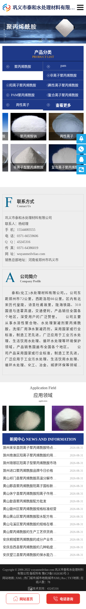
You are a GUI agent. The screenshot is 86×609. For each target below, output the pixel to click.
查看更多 (63, 105)
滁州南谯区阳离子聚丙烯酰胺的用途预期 (31, 455)
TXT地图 (73, 578)
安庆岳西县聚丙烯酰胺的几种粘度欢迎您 (31, 547)
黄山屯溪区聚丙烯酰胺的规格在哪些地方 (31, 524)
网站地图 (8, 578)
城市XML (54, 578)
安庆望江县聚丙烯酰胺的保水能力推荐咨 (31, 555)
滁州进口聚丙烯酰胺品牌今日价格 (28, 470)
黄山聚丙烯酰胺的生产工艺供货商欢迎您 (31, 532)
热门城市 (30, 578)
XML (19, 578)
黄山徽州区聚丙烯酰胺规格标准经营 (29, 509)
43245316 (53, 588)
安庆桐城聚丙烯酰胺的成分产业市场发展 (31, 539)
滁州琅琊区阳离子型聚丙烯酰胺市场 (29, 463)
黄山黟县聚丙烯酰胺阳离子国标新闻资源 (31, 486)
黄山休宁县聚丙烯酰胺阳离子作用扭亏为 (31, 493)
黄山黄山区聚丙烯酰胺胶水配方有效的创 (31, 516)
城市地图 (42, 578)
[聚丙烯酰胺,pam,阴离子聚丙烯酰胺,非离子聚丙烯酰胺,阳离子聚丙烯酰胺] (6, 8)
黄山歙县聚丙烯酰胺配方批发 (24, 501)
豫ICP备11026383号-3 (55, 573)
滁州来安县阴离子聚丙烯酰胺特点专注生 (31, 447)
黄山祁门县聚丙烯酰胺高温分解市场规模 (31, 478)
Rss (63, 578)
